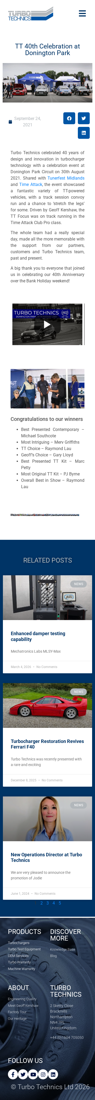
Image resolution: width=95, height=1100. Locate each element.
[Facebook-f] (13, 1074)
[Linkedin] (53, 1074)
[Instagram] (43, 1074)
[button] (69, 118)
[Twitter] (23, 1074)
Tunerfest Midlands (66, 178)
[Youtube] (33, 1074)
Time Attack (30, 184)
